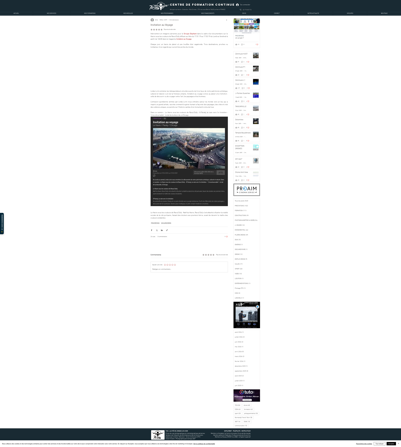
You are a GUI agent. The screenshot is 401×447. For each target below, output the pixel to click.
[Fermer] (398, 443)
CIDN (238, 409)
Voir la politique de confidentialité (204, 444)
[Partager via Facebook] (152, 228)
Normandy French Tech (244, 417)
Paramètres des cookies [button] (364, 444)
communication (241, 426)
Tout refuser (380, 444)
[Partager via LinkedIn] (162, 228)
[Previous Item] (236, 26)
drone (247, 405)
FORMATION (239, 36)
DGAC (247, 422)
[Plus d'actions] (226, 20)
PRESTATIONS (155, 221)
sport (238, 413)
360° (238, 422)
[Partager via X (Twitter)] (157, 228)
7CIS (238, 405)
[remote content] (189, 68)
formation (249, 409)
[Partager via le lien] (167, 228)
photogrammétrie (251, 413)
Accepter (391, 444)
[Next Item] (257, 26)
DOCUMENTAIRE (166, 221)
